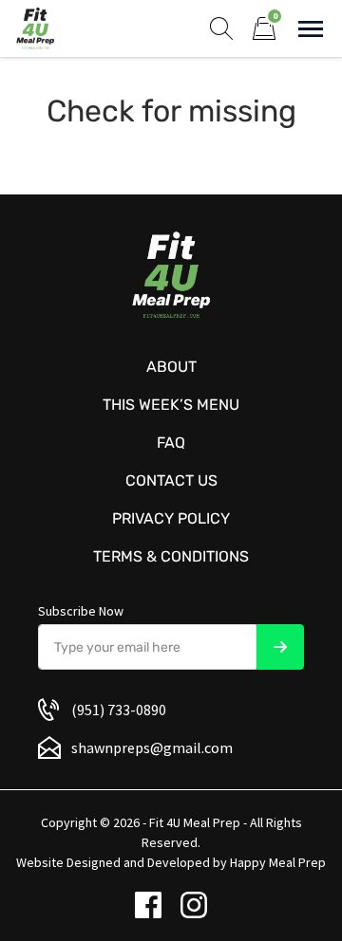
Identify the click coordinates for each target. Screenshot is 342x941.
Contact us (171, 480)
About (171, 367)
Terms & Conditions (171, 556)
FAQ (171, 443)
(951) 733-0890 (118, 709)
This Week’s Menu (171, 405)
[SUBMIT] (280, 647)
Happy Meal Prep (278, 862)
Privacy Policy (171, 518)
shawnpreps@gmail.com (152, 747)
